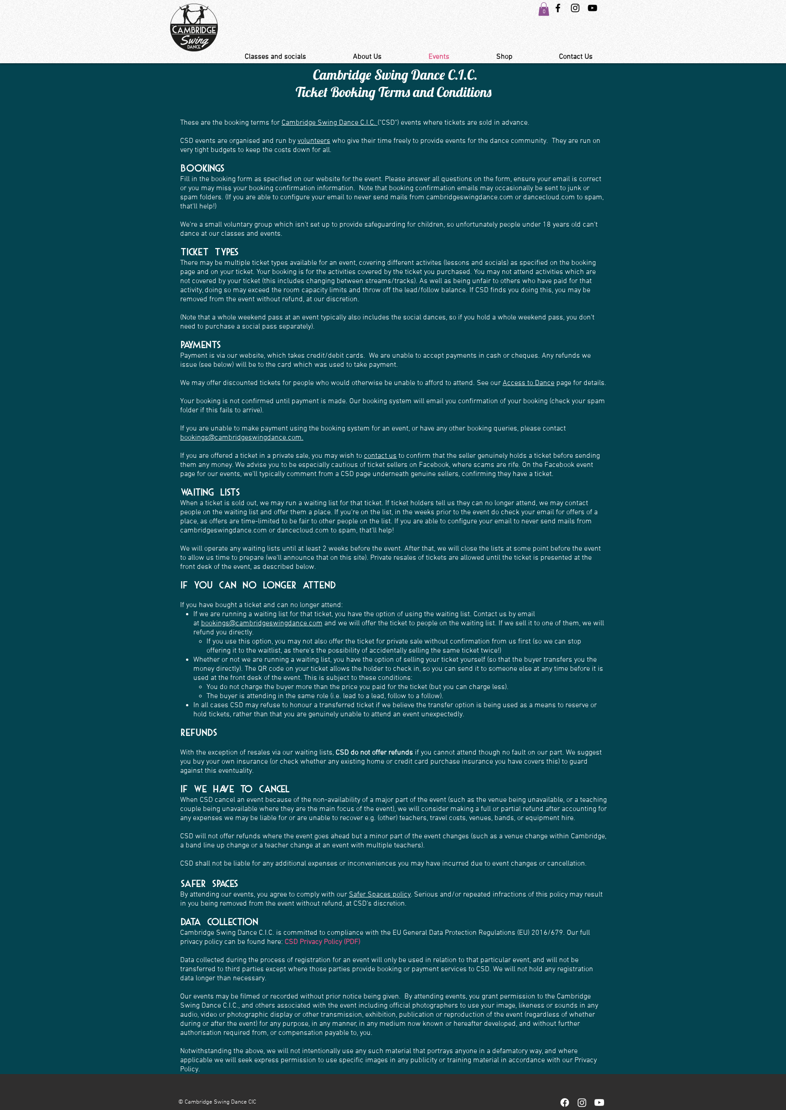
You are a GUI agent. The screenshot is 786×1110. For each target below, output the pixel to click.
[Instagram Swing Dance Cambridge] (575, 8)
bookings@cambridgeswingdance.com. (241, 437)
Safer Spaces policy (380, 894)
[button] (543, 9)
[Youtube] (599, 1102)
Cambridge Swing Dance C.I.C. (330, 122)
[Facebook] (564, 1102)
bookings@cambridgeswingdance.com (261, 623)
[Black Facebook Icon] (558, 8)
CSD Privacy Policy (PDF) (322, 942)
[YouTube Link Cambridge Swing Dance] (592, 8)
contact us (380, 456)
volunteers (313, 141)
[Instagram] (582, 1102)
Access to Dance (528, 383)
